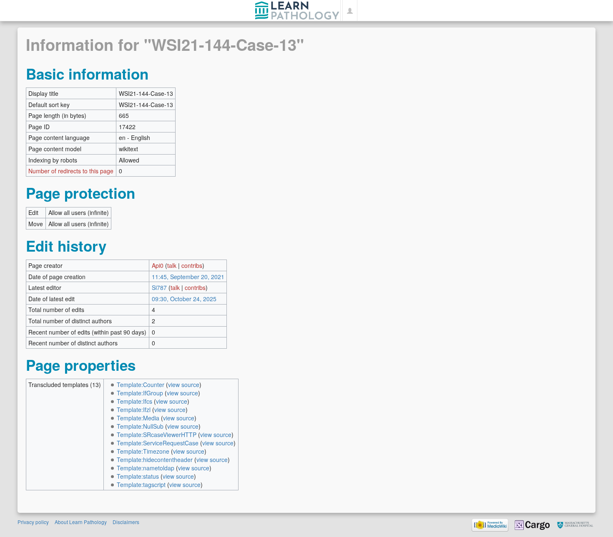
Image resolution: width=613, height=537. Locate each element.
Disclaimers (126, 521)
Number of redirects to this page (70, 171)
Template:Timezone (143, 451)
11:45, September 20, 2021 (188, 276)
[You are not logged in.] (350, 10)
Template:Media (138, 418)
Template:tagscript (141, 484)
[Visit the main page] (297, 9)
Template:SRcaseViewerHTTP (156, 434)
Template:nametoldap (145, 468)
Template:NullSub (140, 426)
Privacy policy (33, 521)
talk (171, 265)
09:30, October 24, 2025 (184, 299)
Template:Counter (140, 384)
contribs (191, 265)
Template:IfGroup (140, 393)
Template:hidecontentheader (155, 459)
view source (183, 384)
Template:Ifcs (134, 401)
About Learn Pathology (81, 521)
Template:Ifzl (134, 409)
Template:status (138, 476)
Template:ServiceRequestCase (157, 443)
